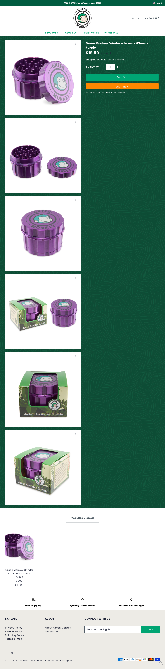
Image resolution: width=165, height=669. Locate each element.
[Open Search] (133, 18)
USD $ (159, 3)
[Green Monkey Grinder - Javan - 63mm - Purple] (19, 545)
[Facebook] (6, 653)
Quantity (92, 67)
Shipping (91, 59)
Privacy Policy (13, 627)
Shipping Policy (14, 635)
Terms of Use (13, 638)
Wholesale (51, 631)
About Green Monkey (58, 627)
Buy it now (122, 86)
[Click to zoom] (76, 44)
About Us (71, 32)
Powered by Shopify (59, 660)
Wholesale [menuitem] (111, 32)
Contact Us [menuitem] (91, 32)
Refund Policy (13, 631)
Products (51, 32)
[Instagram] (12, 653)
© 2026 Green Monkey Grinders (25, 660)
